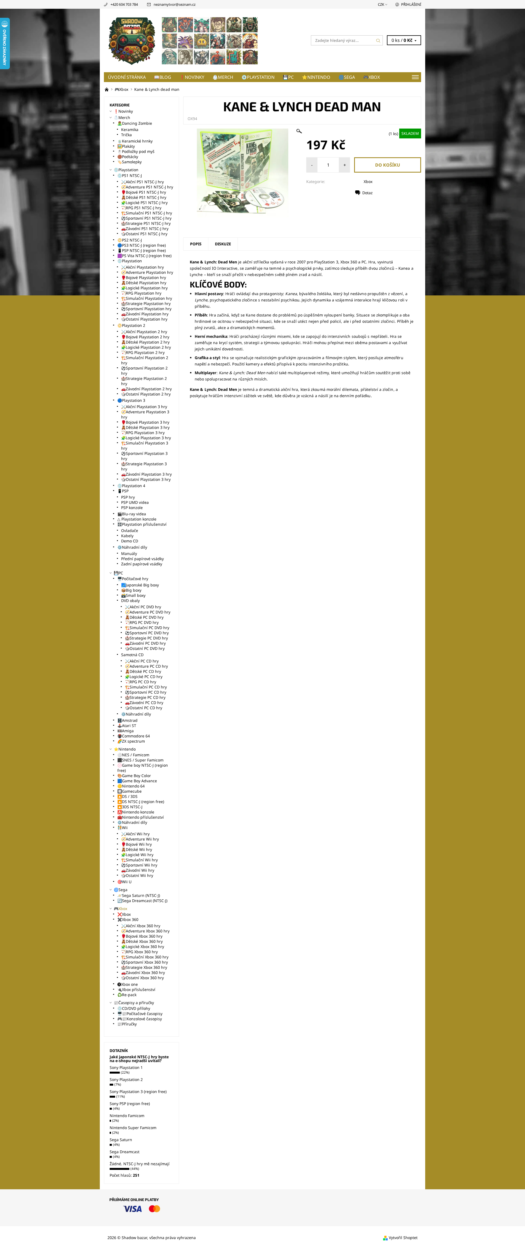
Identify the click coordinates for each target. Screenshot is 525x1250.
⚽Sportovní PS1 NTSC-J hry (146, 218)
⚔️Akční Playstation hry (142, 267)
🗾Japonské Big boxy (140, 585)
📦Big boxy (131, 590)
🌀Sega (347, 77)
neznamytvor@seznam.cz (175, 4)
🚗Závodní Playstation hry (144, 313)
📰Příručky (127, 1024)
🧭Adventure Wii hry (140, 839)
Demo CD (129, 540)
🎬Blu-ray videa (131, 513)
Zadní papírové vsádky (141, 563)
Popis (196, 243)
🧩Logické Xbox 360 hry (142, 946)
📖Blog (162, 77)
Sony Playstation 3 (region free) (138, 1091)
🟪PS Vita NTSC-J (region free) (144, 255)
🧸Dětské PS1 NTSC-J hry (143, 197)
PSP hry (128, 497)
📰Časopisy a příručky (134, 1002)
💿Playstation (258, 77)
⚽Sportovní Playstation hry (146, 308)
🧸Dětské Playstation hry (143, 282)
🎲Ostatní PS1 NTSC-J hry (144, 233)
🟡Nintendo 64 (131, 786)
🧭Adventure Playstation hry (147, 272)
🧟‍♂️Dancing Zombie (134, 123)
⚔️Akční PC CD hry (142, 661)
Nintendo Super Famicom (133, 1127)
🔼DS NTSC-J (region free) (140, 801)
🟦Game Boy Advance (137, 780)
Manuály (129, 553)
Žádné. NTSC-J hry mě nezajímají (140, 1163)
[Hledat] (378, 40)
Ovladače (129, 530)
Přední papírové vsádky (142, 558)
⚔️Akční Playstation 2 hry (144, 331)
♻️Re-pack (126, 994)
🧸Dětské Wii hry (136, 849)
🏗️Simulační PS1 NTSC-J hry (146, 213)
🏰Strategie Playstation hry (146, 303)
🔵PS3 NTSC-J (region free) (141, 245)
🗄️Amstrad (127, 720)
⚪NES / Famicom (133, 754)
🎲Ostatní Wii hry (137, 875)
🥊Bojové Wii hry (136, 844)
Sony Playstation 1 (126, 1067)
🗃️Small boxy (133, 595)
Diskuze (223, 243)
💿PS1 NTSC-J (129, 175)
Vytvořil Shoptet (403, 1237)
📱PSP (123, 490)
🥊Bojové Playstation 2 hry (145, 336)
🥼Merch (222, 77)
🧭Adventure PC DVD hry (147, 612)
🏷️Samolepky (129, 161)
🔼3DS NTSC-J (129, 806)
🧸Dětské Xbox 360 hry (142, 941)
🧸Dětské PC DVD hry (144, 617)
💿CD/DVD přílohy (133, 1008)
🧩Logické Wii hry (137, 854)
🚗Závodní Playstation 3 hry (146, 474)
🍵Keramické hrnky (135, 141)
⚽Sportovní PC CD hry (145, 692)
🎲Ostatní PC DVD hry (145, 648)
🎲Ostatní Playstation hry (144, 319)
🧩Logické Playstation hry (144, 287)
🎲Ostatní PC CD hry (143, 707)
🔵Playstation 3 (131, 400)
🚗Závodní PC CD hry (144, 702)
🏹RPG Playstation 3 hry (143, 432)
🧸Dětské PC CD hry (143, 671)
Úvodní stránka (127, 77)
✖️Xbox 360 (127, 919)
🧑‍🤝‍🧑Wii (122, 827)
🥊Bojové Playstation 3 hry (145, 422)
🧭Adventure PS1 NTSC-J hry (147, 187)
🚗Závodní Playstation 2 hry (146, 388)
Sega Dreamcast (124, 1151)
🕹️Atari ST (126, 725)
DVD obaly (130, 600)
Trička (126, 134)
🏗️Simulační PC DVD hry (147, 627)
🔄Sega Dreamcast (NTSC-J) (142, 900)
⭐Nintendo (316, 77)
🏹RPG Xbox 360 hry (139, 951)
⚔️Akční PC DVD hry (143, 606)
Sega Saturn (121, 1139)
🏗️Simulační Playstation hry (146, 298)
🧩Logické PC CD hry (143, 676)
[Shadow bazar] (183, 40)
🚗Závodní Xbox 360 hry (143, 972)
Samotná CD (132, 654)
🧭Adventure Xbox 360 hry (145, 931)
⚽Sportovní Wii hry (139, 865)
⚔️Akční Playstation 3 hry (144, 406)
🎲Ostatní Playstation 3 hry (146, 479)
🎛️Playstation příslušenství (142, 524)
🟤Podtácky (127, 156)
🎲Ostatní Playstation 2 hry (146, 394)
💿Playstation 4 (131, 485)
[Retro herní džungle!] (107, 89)
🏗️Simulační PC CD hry (146, 687)
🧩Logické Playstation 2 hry (146, 347)
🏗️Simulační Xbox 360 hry (144, 957)
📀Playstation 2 (131, 325)
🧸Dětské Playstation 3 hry (145, 427)
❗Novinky (191, 77)
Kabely (127, 535)
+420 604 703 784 (124, 4)
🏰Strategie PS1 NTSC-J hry (146, 223)
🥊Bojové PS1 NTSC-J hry (143, 192)
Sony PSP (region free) (130, 1103)
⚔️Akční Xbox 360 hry (140, 925)
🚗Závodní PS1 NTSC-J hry (144, 228)
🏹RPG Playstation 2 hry (143, 352)
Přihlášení (411, 4)
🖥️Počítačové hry (132, 578)
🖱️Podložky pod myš (135, 151)
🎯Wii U (124, 881)
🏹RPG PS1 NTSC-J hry (141, 207)
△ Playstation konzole (136, 519)
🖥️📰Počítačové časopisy (139, 1013)
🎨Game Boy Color (134, 775)
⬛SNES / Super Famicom (140, 760)
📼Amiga (125, 730)
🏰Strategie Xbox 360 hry (144, 967)
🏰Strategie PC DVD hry (146, 638)
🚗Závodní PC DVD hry (145, 643)
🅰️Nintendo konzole (135, 812)
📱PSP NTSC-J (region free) (141, 250)
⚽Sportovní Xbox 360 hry (144, 962)
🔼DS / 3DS (127, 796)
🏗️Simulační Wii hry (139, 859)
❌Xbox (124, 914)
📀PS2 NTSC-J (129, 240)
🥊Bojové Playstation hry (143, 277)
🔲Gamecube (129, 791)
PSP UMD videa (135, 502)
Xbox (368, 181)
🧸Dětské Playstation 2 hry (145, 342)
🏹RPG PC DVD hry (142, 622)
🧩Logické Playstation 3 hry (146, 437)
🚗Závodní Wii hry (137, 870)
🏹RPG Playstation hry (141, 293)
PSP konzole (132, 507)
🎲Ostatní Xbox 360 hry (142, 977)
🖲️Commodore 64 (133, 736)
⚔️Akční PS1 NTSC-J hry (142, 181)
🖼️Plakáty (126, 146)
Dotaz (367, 192)
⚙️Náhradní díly (132, 547)
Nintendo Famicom (127, 1115)
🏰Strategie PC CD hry (145, 697)
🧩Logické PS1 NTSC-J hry (144, 202)
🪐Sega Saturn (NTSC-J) (138, 895)
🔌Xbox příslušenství (136, 989)
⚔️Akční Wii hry (135, 833)
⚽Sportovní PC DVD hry (147, 632)
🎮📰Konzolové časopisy (139, 1018)
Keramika (129, 129)
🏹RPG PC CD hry (140, 681)
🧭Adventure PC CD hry (146, 666)
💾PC (288, 77)
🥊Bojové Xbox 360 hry (141, 936)
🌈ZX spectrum (131, 741)
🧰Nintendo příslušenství (140, 817)
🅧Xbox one (127, 984)
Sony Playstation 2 (126, 1079)
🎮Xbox (371, 77)
